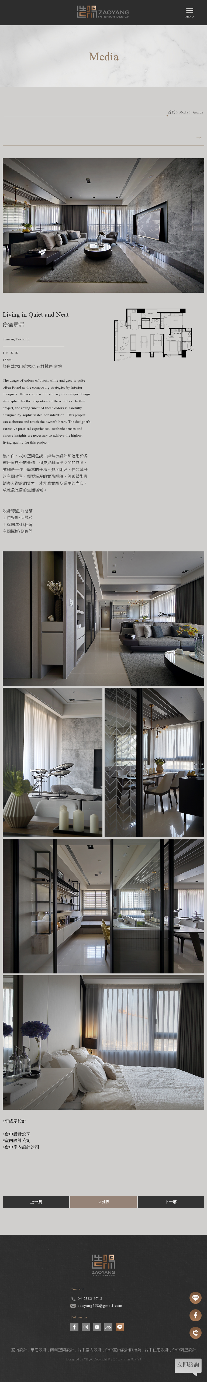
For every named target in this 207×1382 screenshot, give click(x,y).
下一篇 (171, 1202)
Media (184, 112)
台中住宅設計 (156, 1350)
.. (119, 1359)
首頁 (171, 112)
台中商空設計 (184, 1350)
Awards (198, 112)
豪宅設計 (38, 1350)
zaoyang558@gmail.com (100, 1305)
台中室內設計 (89, 1350)
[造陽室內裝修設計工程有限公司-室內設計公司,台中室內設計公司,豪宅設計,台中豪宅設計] (103, 13)
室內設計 (19, 1350)
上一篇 (36, 1202)
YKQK (88, 1359)
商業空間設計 (62, 1350)
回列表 (104, 1202)
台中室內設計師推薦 (123, 1350)
